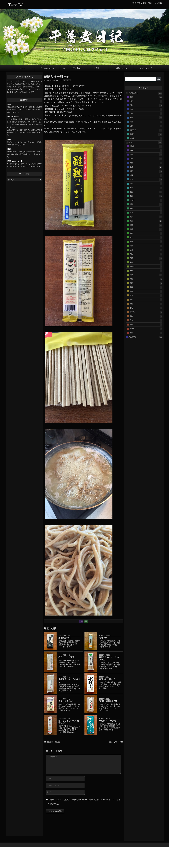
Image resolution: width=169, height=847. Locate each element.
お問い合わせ (121, 68)
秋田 (131, 163)
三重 (131, 241)
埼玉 (131, 188)
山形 (131, 167)
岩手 (131, 154)
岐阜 (131, 229)
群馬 (131, 183)
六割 (131, 113)
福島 (131, 171)
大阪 (131, 254)
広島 (131, 283)
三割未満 (133, 130)
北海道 (132, 146)
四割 (131, 122)
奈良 (131, 262)
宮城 (131, 158)
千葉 (131, 192)
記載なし (133, 134)
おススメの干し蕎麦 (72, 68)
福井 (131, 217)
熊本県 (132, 312)
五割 (131, 117)
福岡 (131, 304)
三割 (131, 126)
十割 (131, 97)
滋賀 (131, 246)
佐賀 (131, 308)
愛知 (131, 237)
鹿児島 (132, 328)
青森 (131, 150)
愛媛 (131, 299)
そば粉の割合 (133, 93)
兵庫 (131, 258)
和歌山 (132, 266)
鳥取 (131, 270)
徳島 (131, 291)
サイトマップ (146, 68)
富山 (131, 208)
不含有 (132, 138)
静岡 (131, 233)
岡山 (131, 279)
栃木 (131, 179)
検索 (159, 79)
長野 (131, 225)
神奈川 (132, 200)
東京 (131, 196)
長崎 (131, 316)
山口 (131, 287)
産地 (130, 142)
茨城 (131, 175)
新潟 (131, 204)
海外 (131, 333)
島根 (131, 275)
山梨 (131, 221)
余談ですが (132, 337)
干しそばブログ (47, 68)
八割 (131, 105)
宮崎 (131, 324)
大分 (131, 320)
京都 (131, 250)
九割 (131, 101)
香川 (131, 295)
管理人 (97, 68)
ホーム (23, 68)
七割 (131, 109)
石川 (131, 212)
